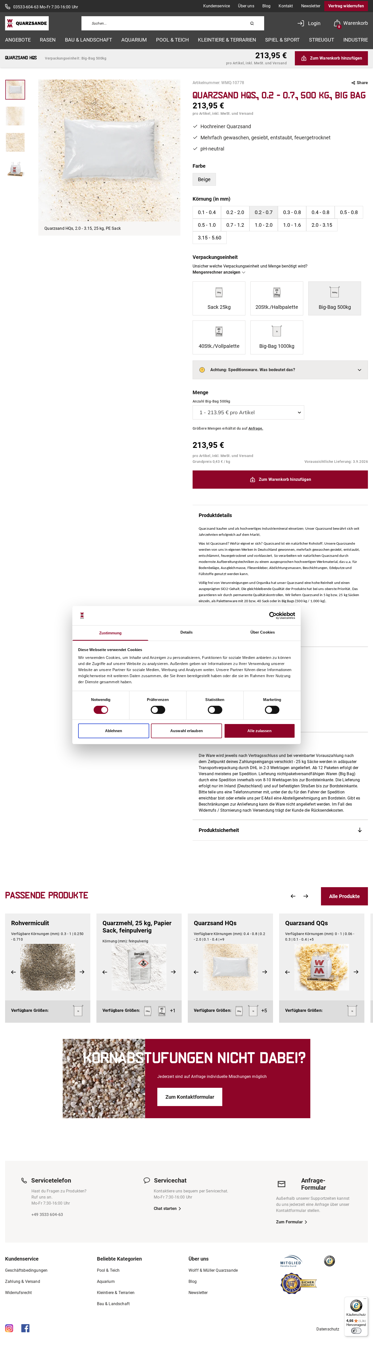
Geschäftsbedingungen (26, 1270)
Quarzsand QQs (306, 923)
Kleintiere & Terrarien (227, 40)
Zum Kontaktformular (189, 1097)
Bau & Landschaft (88, 40)
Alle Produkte (344, 896)
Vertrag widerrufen (346, 6)
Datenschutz (328, 1329)
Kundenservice (216, 6)
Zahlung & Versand (22, 1281)
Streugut (321, 40)
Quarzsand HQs (215, 923)
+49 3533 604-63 (47, 1214)
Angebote (18, 40)
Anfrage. (255, 428)
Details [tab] (186, 632)
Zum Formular (289, 1222)
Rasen (48, 40)
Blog (266, 6)
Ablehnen (113, 731)
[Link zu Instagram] (9, 1328)
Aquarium (134, 40)
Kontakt (286, 6)
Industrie (355, 40)
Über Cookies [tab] (262, 632)
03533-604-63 (26, 7)
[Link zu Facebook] (25, 1328)
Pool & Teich (172, 40)
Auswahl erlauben (186, 731)
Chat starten (165, 1208)
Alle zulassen (259, 731)
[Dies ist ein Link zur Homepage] (27, 23)
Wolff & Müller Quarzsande (213, 1270)
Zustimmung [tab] (110, 633)
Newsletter (310, 6)
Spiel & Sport (282, 40)
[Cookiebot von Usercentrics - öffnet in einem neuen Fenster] (273, 615)
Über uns (246, 6)
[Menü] (365, 1300)
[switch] (158, 710)
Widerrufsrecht (18, 1292)
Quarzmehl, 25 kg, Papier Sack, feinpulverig (137, 927)
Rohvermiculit (30, 923)
